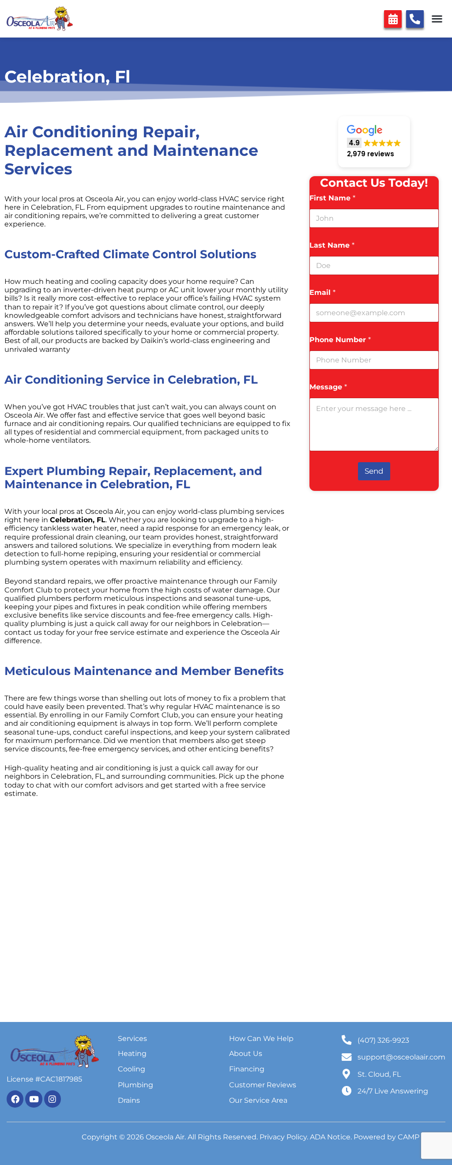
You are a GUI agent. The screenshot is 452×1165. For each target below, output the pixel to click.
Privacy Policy (283, 1137)
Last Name (331, 245)
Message (328, 387)
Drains (129, 1100)
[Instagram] (52, 1098)
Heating (132, 1053)
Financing (246, 1069)
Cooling (131, 1069)
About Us (245, 1053)
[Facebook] (15, 1098)
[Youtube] (33, 1098)
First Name (332, 198)
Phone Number (340, 340)
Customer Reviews (262, 1085)
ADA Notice (330, 1137)
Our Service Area (258, 1100)
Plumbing (135, 1085)
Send (374, 471)
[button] (436, 18)
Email (322, 292)
